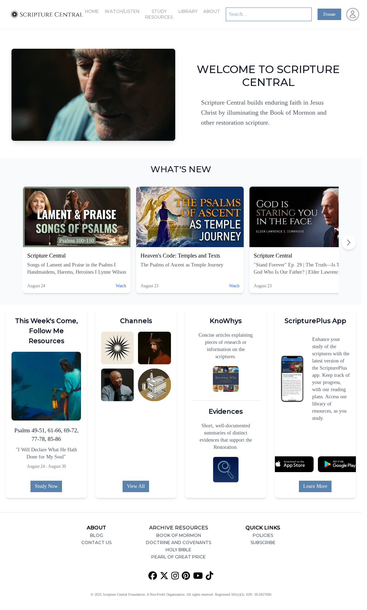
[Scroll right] (349, 242)
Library (187, 11)
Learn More (315, 486)
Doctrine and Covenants (178, 542)
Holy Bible (178, 549)
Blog (96, 535)
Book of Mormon (178, 535)
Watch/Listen (122, 11)
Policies (263, 535)
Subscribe (263, 542)
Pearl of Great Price (178, 556)
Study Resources (159, 14)
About (211, 11)
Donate (329, 14)
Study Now (46, 486)
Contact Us (96, 542)
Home (92, 11)
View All (136, 486)
